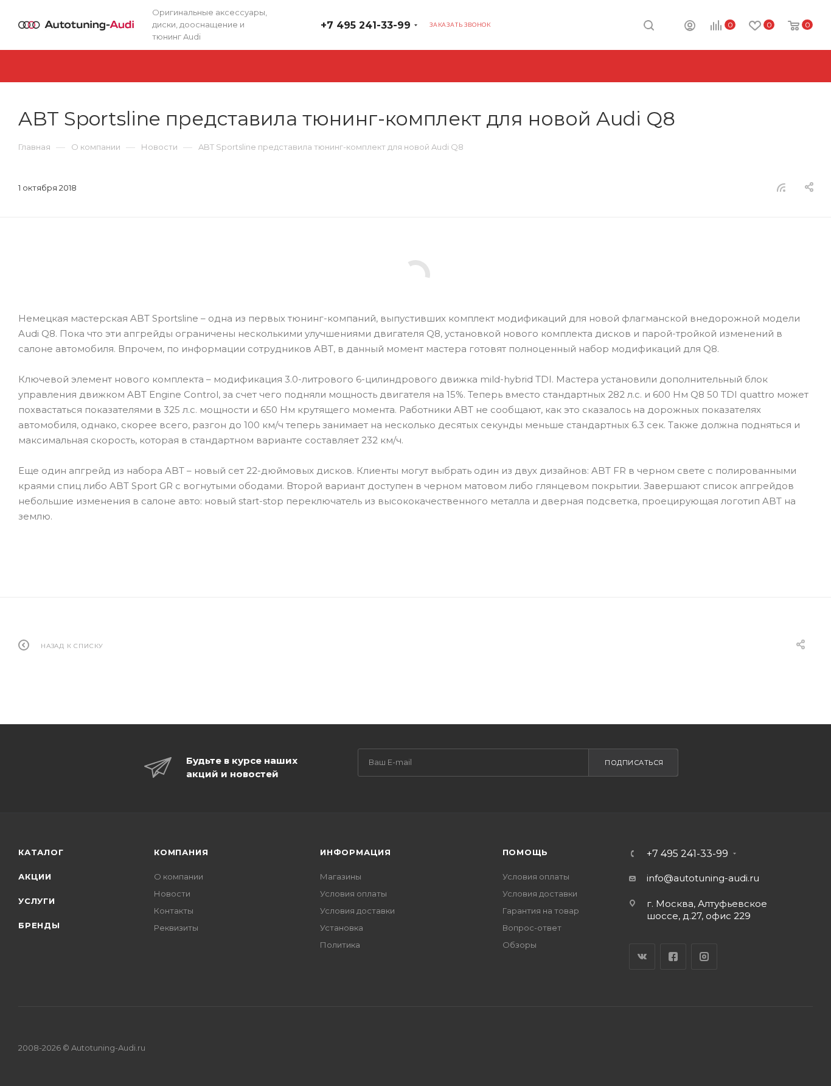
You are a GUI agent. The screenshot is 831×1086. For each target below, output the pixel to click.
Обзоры (519, 945)
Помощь (525, 852)
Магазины (340, 876)
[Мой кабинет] (689, 27)
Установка (341, 928)
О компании (178, 876)
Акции (35, 876)
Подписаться (634, 762)
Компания (181, 852)
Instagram (704, 956)
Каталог (41, 852)
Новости (172, 893)
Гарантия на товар (540, 910)
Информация (355, 852)
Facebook (673, 956)
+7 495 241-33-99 (366, 25)
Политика (340, 945)
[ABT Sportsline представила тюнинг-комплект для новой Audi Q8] (415, 274)
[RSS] (781, 187)
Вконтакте (642, 956)
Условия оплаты (353, 893)
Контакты (173, 910)
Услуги (36, 901)
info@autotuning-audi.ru (703, 878)
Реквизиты (176, 928)
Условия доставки (357, 910)
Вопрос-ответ (532, 928)
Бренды (39, 925)
